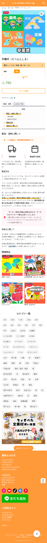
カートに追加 (23, 91)
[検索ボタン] (44, 3)
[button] (41, 14)
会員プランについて (23, 448)
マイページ (6, 519)
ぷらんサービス (7, 514)
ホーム (4, 7)
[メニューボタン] (3, 3)
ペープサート (7, 464)
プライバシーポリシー (11, 535)
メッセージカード (8, 477)
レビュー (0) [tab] (19, 104)
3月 (12, 7)
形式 (5, 78)
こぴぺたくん (7, 512)
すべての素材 (7, 517)
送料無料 (10, 116)
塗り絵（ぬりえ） (8, 482)
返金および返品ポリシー (23, 537)
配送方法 (9, 122)
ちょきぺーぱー (7, 459)
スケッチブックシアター (11, 467)
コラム (4, 525)
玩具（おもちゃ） (8, 479)
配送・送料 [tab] (7, 104)
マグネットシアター (9, 469)
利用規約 (22, 535)
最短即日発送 (12, 119)
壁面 (17, 71)
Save (6, 12)
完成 (25, 78)
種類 (5, 71)
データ (18, 78)
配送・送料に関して (13, 113)
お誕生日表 (6, 475)
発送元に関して (12, 126)
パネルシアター (7, 462)
